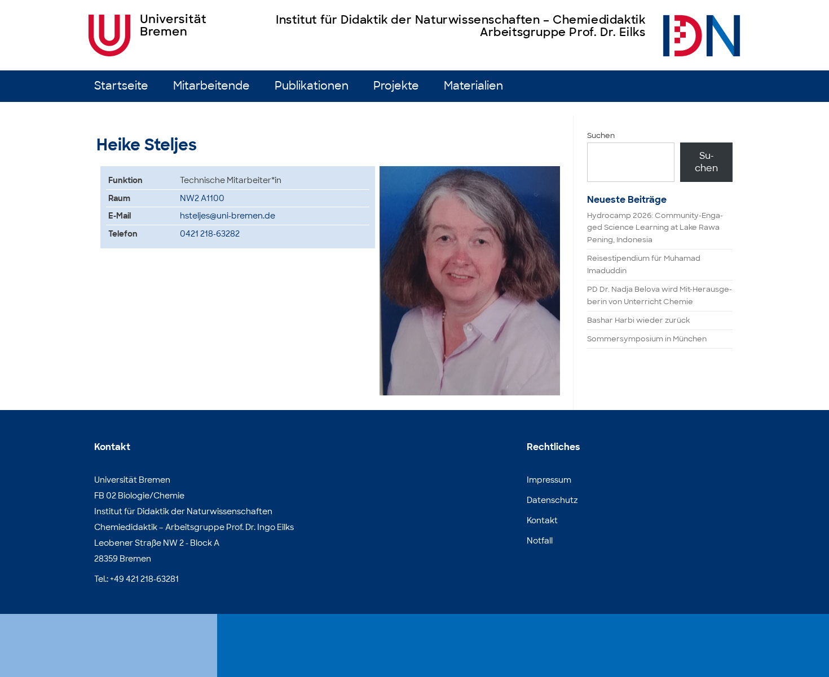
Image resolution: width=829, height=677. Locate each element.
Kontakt (542, 520)
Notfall (540, 541)
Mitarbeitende (211, 86)
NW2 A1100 (202, 198)
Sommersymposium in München (647, 339)
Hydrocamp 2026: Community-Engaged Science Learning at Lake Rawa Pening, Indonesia (655, 228)
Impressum (549, 480)
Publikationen (312, 86)
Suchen (601, 135)
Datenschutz (552, 500)
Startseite (121, 86)
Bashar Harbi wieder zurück (638, 320)
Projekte (396, 86)
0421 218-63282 (210, 234)
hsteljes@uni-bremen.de (227, 216)
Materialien (473, 86)
